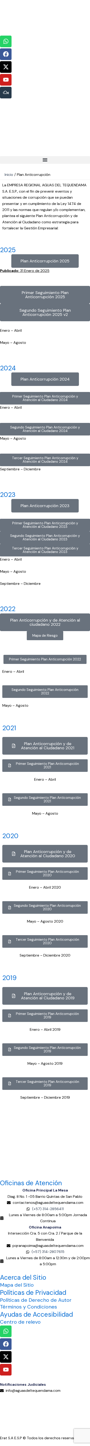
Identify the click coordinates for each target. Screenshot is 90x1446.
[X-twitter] (6, 67)
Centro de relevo (20, 1322)
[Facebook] (6, 54)
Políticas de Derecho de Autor (36, 1300)
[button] (45, 160)
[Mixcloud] (6, 92)
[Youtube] (6, 80)
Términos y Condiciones (28, 1306)
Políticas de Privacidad (33, 1292)
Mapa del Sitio (17, 1285)
